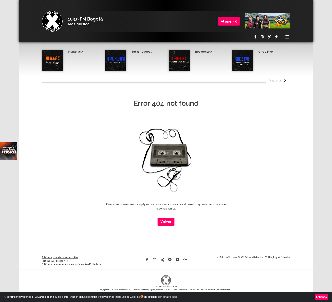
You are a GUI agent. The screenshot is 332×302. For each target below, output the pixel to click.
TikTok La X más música (276, 37)
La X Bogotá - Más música (52, 21)
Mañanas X (75, 51)
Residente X (203, 51)
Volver (166, 222)
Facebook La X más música (255, 37)
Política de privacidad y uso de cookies (60, 257)
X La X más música (269, 37)
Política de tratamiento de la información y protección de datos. (72, 264)
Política (172, 296)
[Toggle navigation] (287, 37)
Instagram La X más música (262, 37)
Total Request (142, 51)
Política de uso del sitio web (55, 261)
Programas (275, 80)
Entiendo (321, 297)
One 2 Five (265, 51)
